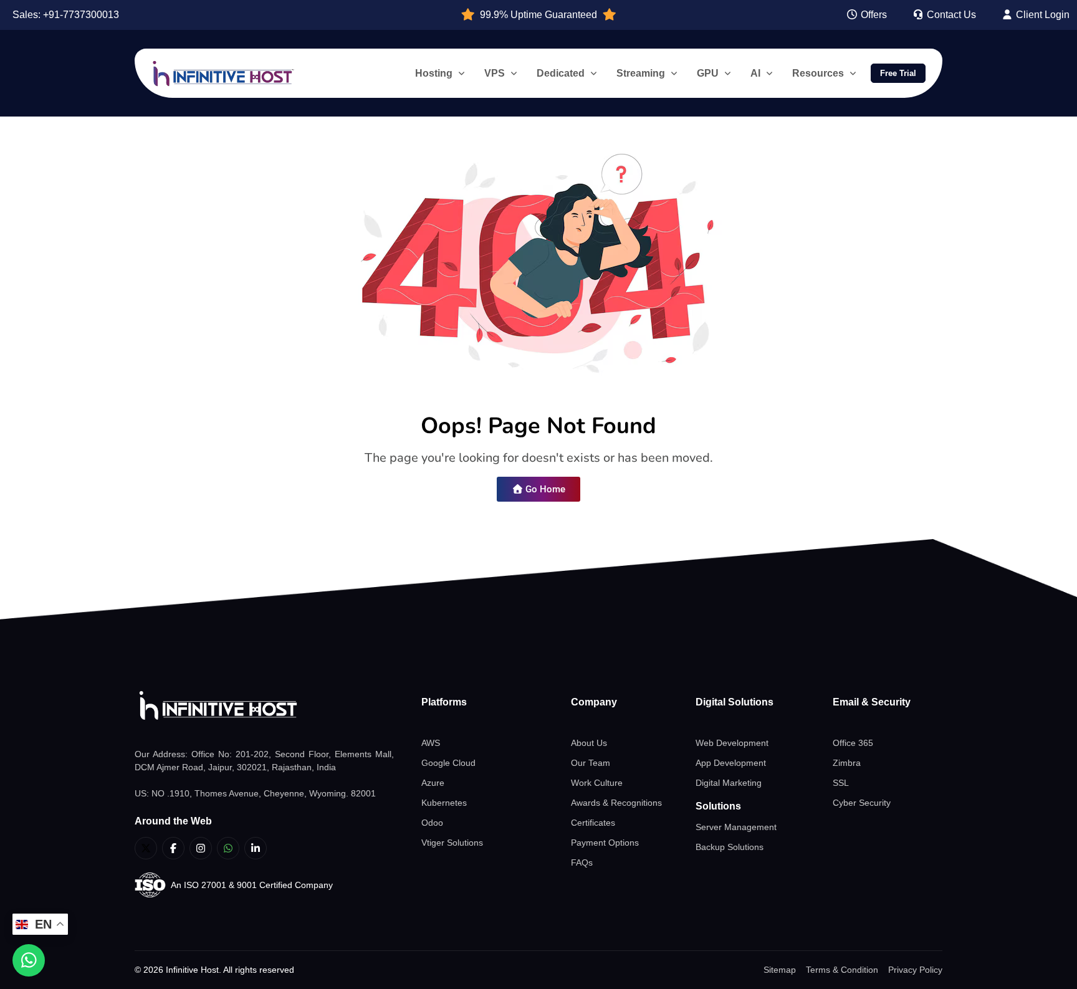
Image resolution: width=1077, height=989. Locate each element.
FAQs (582, 862)
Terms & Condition (842, 970)
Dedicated (561, 73)
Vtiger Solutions (452, 843)
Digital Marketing (729, 783)
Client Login (1041, 14)
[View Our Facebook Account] (173, 848)
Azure (432, 783)
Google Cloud (448, 763)
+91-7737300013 (81, 14)
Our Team (590, 763)
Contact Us (950, 14)
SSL (841, 783)
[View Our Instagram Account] (200, 848)
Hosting (433, 73)
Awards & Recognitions (616, 803)
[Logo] (264, 706)
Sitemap (779, 970)
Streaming (640, 73)
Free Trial (898, 73)
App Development (731, 763)
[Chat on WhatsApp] (28, 960)
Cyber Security (862, 803)
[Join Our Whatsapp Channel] (228, 848)
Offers (872, 14)
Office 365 (853, 743)
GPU (708, 73)
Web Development (732, 743)
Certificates (593, 823)
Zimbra (847, 763)
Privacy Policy (915, 970)
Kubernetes (444, 803)
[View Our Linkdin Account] (255, 848)
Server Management (736, 827)
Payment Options (605, 843)
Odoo (432, 823)
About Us (589, 743)
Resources (818, 73)
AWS (430, 743)
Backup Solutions (729, 847)
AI (755, 73)
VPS (494, 73)
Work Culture (597, 783)
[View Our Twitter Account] (146, 848)
